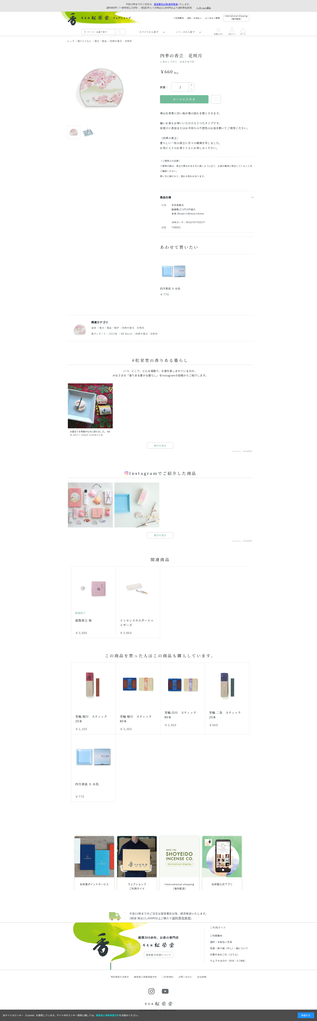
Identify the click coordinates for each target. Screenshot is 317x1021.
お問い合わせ (185, 976)
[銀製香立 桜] (93, 589)
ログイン (232, 34)
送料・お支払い (194, 18)
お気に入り (218, 34)
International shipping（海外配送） (236, 17)
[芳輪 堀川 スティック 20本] (93, 685)
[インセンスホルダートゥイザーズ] (138, 589)
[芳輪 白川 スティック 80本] (182, 685)
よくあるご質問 (212, 18)
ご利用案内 (178, 18)
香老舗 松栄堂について (158, 954)
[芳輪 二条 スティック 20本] (227, 685)
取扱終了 (80, 613)
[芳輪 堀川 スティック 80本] (138, 685)
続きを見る (160, 445)
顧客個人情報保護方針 (145, 976)
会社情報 (201, 976)
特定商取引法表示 (120, 976)
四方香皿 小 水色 (170, 288)
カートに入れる (184, 99)
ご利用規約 (167, 976)
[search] (120, 32)
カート (243, 34)
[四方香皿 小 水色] (173, 270)
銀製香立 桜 (83, 620)
